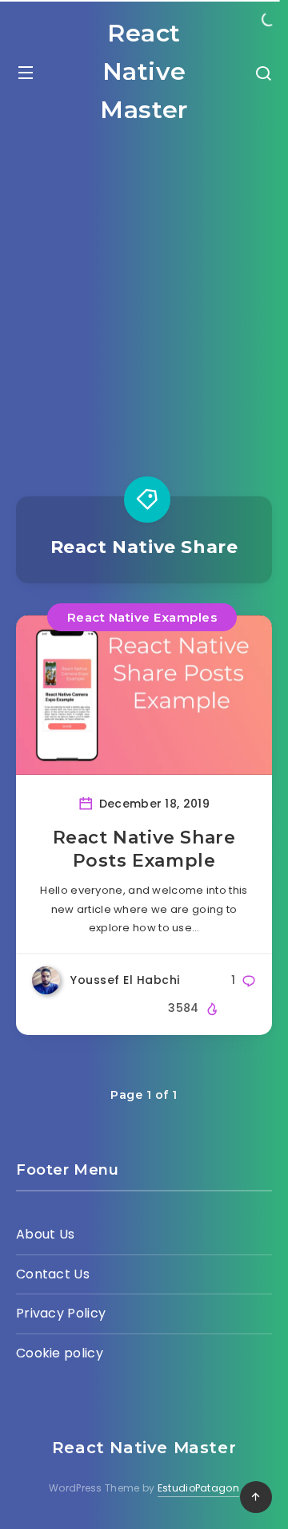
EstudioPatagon (198, 1488)
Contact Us (53, 1274)
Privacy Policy (61, 1313)
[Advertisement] (144, 297)
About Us (45, 1234)
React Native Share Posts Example (144, 849)
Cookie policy (59, 1353)
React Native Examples (142, 617)
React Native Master (144, 71)
